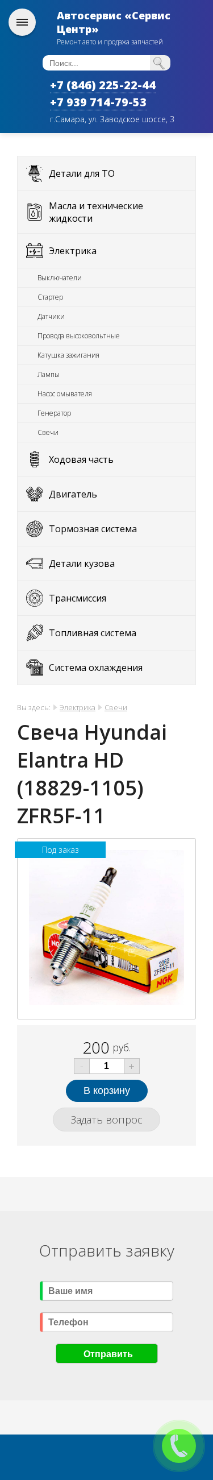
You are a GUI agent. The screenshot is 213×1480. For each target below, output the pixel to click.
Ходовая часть (81, 459)
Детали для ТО (82, 173)
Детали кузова (82, 563)
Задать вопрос (106, 1119)
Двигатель (73, 494)
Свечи (48, 432)
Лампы (48, 374)
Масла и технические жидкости (96, 212)
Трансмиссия (77, 598)
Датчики (51, 316)
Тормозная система (93, 529)
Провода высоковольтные (78, 336)
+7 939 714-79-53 (98, 102)
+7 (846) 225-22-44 (103, 85)
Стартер (50, 297)
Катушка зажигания (68, 355)
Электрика (73, 250)
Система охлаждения (96, 667)
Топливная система (92, 633)
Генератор (54, 413)
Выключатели (59, 278)
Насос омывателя (64, 394)
